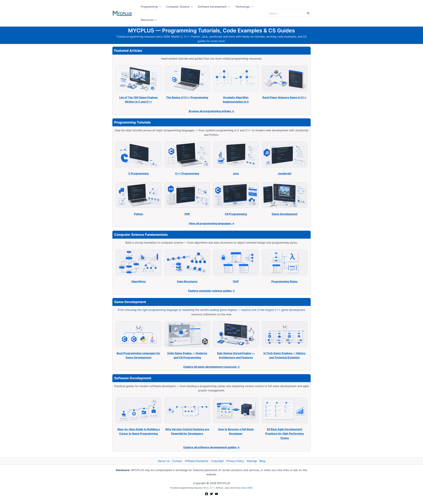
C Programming (138, 173)
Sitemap (252, 461)
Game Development (284, 214)
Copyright (217, 461)
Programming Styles (284, 281)
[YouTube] (216, 493)
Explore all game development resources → (211, 366)
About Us (164, 461)
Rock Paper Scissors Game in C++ (285, 97)
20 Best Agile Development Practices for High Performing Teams (284, 434)
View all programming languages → (211, 223)
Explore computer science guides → (211, 290)
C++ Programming (187, 173)
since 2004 (246, 487)
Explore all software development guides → (211, 447)
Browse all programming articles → (211, 111)
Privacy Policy (235, 461)
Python (138, 214)
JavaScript (284, 173)
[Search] (308, 13)
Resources (147, 19)
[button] (159, 6)
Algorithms (138, 281)
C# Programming (236, 214)
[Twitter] (211, 493)
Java (236, 173)
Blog (262, 461)
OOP (236, 281)
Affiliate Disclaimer (197, 461)
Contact (177, 461)
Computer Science (177, 6)
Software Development (212, 6)
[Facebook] (206, 493)
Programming (149, 6)
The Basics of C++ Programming (187, 97)
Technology (242, 6)
